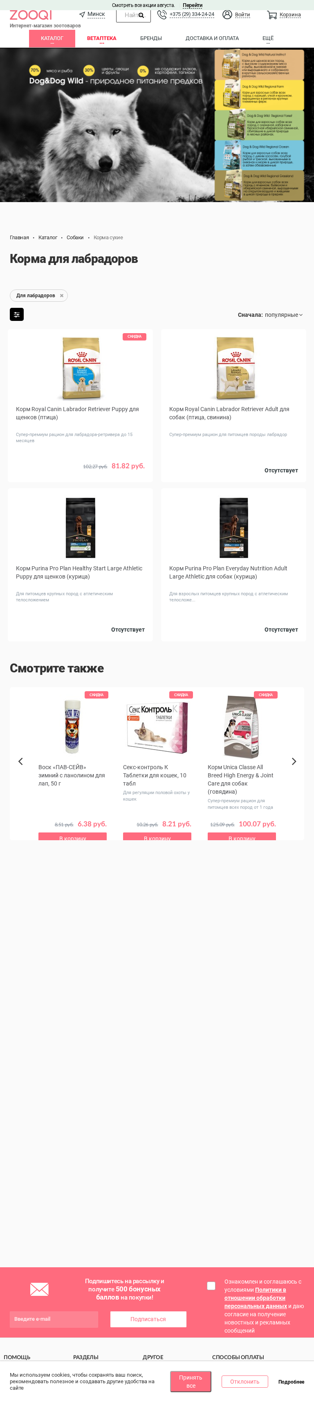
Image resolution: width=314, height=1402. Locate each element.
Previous (23, 775)
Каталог (52, 38)
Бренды (151, 38)
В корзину (72, 838)
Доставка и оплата (212, 38)
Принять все (190, 1381)
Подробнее (291, 1382)
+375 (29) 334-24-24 (192, 14)
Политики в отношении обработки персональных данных (255, 1297)
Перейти (192, 5)
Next (295, 770)
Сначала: (250, 315)
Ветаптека (102, 38)
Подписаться (148, 1319)
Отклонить (245, 1381)
